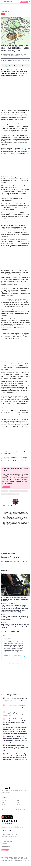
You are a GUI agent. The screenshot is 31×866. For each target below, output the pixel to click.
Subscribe (24, 1)
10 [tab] (21, 663)
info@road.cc (14, 834)
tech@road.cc (12, 836)
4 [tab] (13, 663)
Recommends (19, 806)
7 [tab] (17, 663)
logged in (12, 561)
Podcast (18, 804)
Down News (22, 132)
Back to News (5, 11)
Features (4, 807)
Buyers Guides (5, 806)
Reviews (4, 804)
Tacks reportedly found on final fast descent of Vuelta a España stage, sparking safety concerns (14, 713)
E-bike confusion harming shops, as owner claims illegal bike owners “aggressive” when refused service (15, 706)
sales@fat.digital (18, 838)
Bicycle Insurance (20, 809)
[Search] (29, 2)
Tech (3, 809)
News (3, 802)
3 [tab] (12, 663)
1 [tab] (9, 663)
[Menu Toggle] (2, 1)
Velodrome (4, 493)
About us (4, 800)
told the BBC (24, 148)
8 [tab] (18, 663)
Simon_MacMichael (9, 505)
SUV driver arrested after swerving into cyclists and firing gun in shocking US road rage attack (15, 699)
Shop (17, 807)
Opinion (18, 802)
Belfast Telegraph (15, 243)
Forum (17, 800)
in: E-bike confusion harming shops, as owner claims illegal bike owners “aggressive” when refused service (12, 656)
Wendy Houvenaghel (13, 493)
